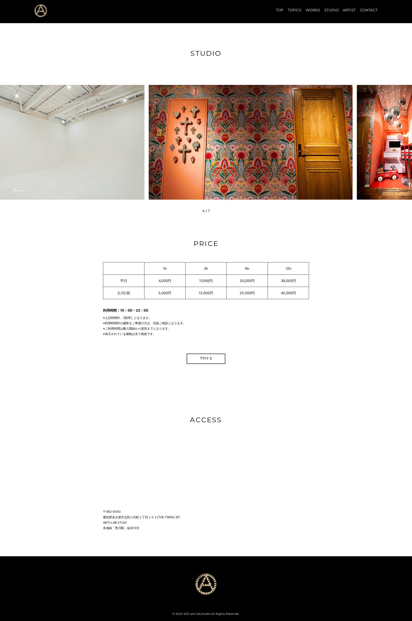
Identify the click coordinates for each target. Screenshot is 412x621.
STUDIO (331, 10)
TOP (279, 10)
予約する (206, 358)
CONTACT (369, 10)
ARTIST (349, 10)
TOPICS (294, 10)
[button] (19, 189)
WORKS (313, 10)
